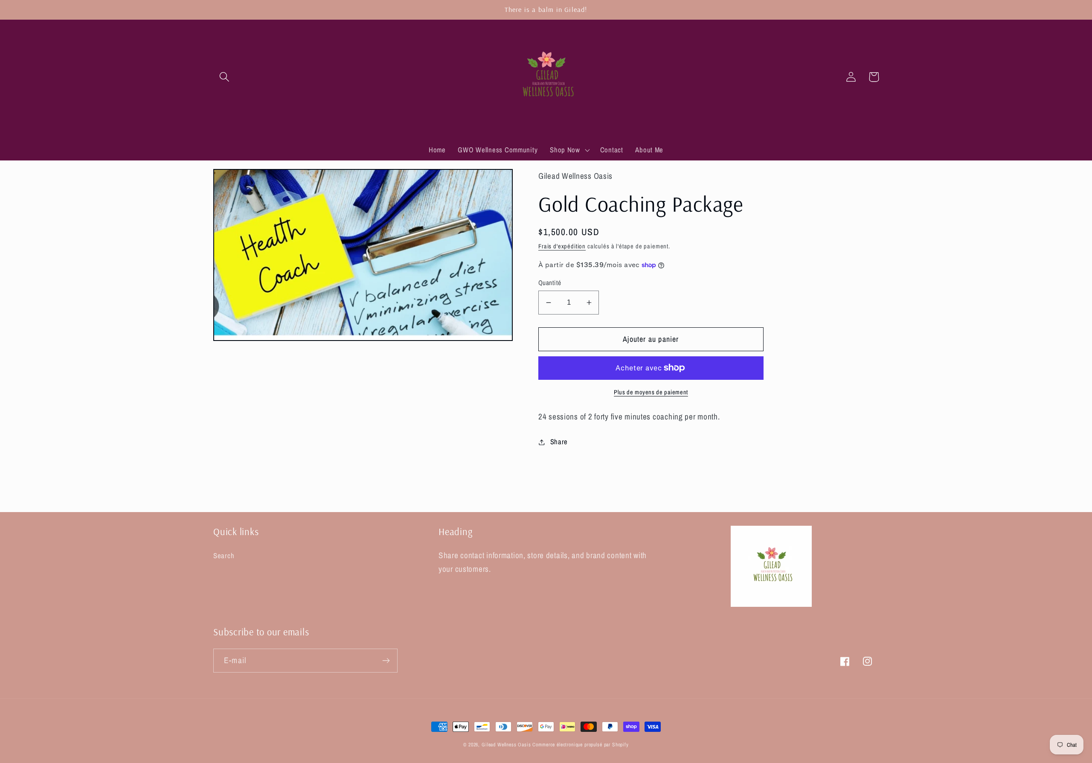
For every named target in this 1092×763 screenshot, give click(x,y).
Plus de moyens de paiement (651, 392)
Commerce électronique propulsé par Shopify (580, 744)
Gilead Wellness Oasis (506, 744)
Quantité (549, 282)
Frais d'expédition (562, 246)
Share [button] (559, 441)
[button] (224, 77)
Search (223, 555)
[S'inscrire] (386, 661)
